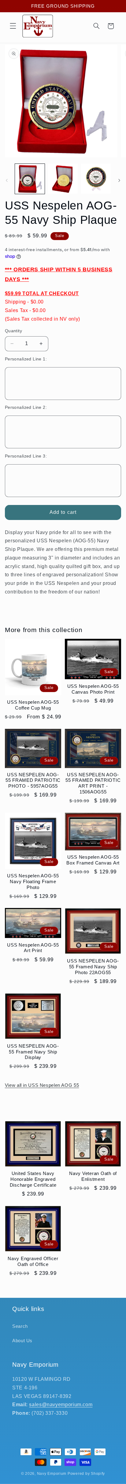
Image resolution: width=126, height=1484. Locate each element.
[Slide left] (6, 180)
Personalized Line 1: (26, 359)
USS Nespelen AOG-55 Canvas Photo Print (93, 689)
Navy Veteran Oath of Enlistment (93, 1176)
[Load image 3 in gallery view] (96, 179)
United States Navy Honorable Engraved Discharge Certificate (33, 1179)
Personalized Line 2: (26, 407)
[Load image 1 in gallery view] (30, 179)
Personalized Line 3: (26, 456)
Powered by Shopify (86, 1473)
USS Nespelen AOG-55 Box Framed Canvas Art (93, 859)
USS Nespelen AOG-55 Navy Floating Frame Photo (33, 881)
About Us (22, 1340)
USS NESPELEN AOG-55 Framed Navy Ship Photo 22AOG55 (93, 966)
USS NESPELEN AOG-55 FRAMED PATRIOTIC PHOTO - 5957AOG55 (33, 780)
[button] (13, 26)
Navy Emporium (52, 1473)
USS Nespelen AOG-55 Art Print (33, 947)
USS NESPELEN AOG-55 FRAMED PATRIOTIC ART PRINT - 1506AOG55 (92, 783)
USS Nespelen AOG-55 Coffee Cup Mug (33, 704)
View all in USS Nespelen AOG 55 (42, 1085)
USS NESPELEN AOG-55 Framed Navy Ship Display (33, 1051)
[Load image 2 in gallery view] (63, 179)
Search (20, 1326)
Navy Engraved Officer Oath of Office (33, 1261)
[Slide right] (119, 180)
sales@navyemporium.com (60, 1404)
